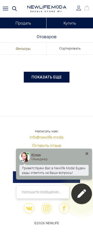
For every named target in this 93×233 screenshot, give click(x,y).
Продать (23, 23)
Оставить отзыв (46, 145)
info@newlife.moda (46, 137)
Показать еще (47, 77)
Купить (70, 23)
